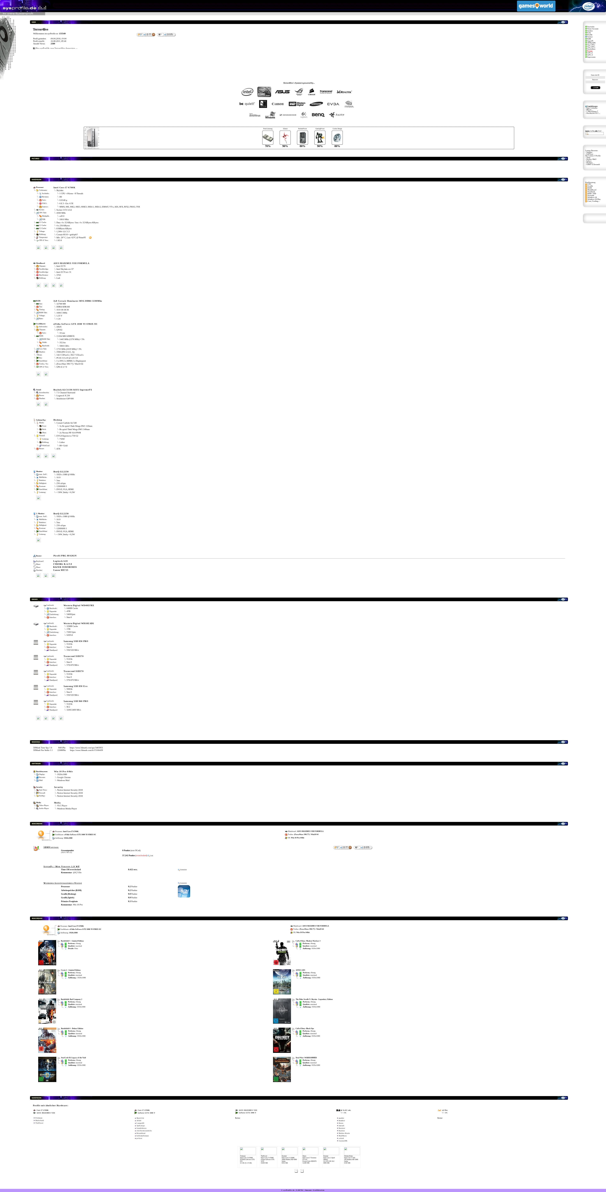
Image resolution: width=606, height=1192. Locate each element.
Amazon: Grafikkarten (315, 1190)
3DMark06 (591, 43)
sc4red (341, 1138)
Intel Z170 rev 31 (63, 272)
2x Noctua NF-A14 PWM (70, 432)
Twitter (590, 37)
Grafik (590, 186)
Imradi (341, 1126)
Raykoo (342, 1131)
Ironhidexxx (142, 1128)
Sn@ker (589, 152)
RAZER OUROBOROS (65, 567)
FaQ (589, 33)
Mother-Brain (344, 1133)
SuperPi (590, 41)
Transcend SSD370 (74, 656)
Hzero (341, 1123)
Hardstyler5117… (593, 113)
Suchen (590, 31)
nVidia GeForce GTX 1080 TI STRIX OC (75, 324)
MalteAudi (39, 1120)
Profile (589, 35)
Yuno (588, 157)
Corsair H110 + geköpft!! (67, 234)
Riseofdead (141, 1133)
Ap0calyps (141, 1126)
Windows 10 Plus (594, 199)
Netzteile (591, 195)
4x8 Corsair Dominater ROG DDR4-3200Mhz (77, 301)
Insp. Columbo (591, 108)
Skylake (59, 190)
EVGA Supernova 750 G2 (67, 436)
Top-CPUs (591, 45)
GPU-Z (590, 55)
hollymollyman (143, 1136)
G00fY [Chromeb (593, 164)
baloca (588, 161)
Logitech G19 (60, 561)
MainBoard (592, 190)
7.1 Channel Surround (65, 392)
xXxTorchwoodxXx (144, 1131)
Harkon (589, 163)
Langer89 (140, 1123)
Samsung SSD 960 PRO (76, 701)
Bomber (342, 1120)
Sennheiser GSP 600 (65, 398)
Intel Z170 (60, 266)
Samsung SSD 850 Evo (76, 686)
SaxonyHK (343, 1141)
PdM (589, 39)
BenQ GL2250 (61, 471)
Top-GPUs (591, 47)
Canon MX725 (60, 570)
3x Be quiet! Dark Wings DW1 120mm (75, 426)
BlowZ (588, 110)
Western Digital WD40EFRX (79, 605)
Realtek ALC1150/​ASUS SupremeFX (72, 390)
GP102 (59, 330)
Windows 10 (592, 197)
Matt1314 (140, 1118)
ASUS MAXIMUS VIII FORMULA (71, 263)
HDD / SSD (592, 194)
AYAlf (139, 1120)
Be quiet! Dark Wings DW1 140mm (74, 429)
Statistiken (591, 49)
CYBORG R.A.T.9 (62, 564)
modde (341, 1118)
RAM (590, 188)
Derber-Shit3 (591, 159)
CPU (589, 184)
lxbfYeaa (589, 154)
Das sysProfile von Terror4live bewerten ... (56, 48)
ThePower (39, 1123)
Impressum (591, 57)
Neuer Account (592, 29)
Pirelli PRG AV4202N (65, 556)
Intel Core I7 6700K (64, 187)
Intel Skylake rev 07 (65, 269)
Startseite (590, 27)
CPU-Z (590, 53)
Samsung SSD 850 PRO (76, 641)
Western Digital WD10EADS (79, 623)
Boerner (342, 1128)
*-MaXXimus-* (592, 111)
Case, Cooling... (594, 201)
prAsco (139, 1138)
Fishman (38, 1118)
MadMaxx (343, 1136)
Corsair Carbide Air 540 (66, 423)
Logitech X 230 (63, 395)
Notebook (591, 192)
